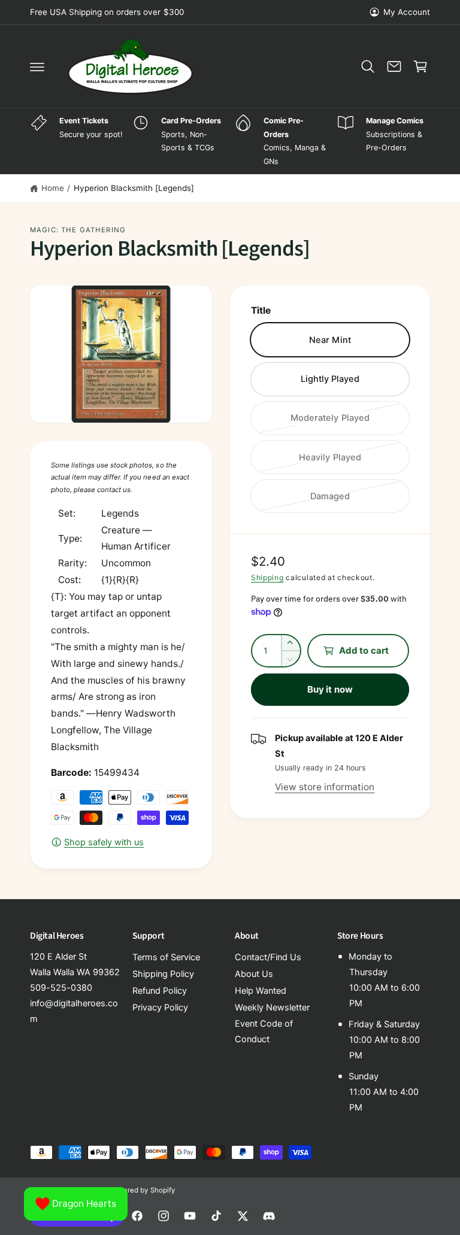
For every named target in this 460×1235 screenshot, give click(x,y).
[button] (37, 66)
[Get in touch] (394, 66)
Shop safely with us (104, 842)
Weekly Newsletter (272, 1007)
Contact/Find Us (268, 957)
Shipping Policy (163, 974)
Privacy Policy (160, 1007)
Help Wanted (260, 990)
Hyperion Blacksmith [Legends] (134, 188)
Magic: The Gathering (78, 230)
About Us (254, 974)
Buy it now (330, 689)
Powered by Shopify (142, 1190)
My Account (406, 12)
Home (52, 188)
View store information (324, 787)
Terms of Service (166, 957)
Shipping (267, 577)
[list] (230, 141)
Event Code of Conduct (264, 1031)
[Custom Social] (269, 1216)
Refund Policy (159, 990)
